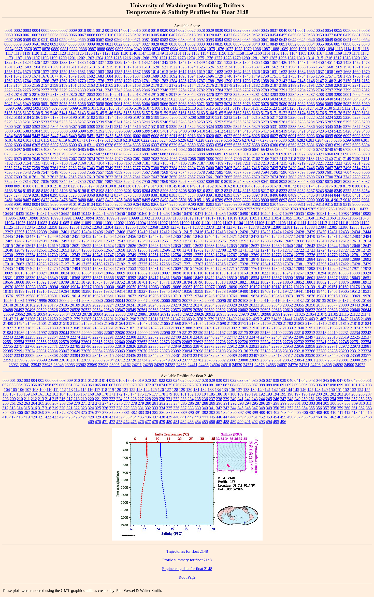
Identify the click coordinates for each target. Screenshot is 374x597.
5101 (92, 108)
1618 (192, 71)
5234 (54, 122)
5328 (246, 126)
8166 (265, 186)
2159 (63, 85)
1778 (118, 81)
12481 (332, 236)
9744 (193, 209)
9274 (164, 204)
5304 (45, 126)
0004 (36, 30)
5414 (237, 131)
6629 (155, 149)
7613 (54, 177)
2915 (155, 94)
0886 (83, 49)
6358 (256, 145)
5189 (64, 117)
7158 (64, 163)
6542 (128, 149)
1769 (72, 81)
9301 (247, 204)
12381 (287, 227)
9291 (201, 204)
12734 (30, 255)
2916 (164, 94)
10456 (120, 213)
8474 (54, 200)
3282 (265, 94)
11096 (152, 223)
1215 (117, 58)
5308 (82, 126)
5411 (210, 131)
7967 (155, 181)
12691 (154, 250)
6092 (301, 136)
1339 (118, 62)
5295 (347, 122)
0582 (155, 39)
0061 (27, 35)
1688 (146, 76)
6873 (109, 154)
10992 (78, 218)
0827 (146, 44)
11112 (312, 223)
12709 (232, 250)
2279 (63, 90)
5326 (228, 126)
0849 (274, 44)
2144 (292, 81)
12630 (176, 245)
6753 (8, 154)
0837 (237, 44)
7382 (164, 168)
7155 (36, 163)
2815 (27, 94)
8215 (246, 190)
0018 (146, 30)
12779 (332, 255)
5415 (246, 131)
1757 (329, 76)
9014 (329, 200)
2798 (338, 90)
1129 (115, 53)
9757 (248, 209)
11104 (238, 223)
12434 (355, 232)
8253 (356, 190)
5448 (64, 136)
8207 (173, 190)
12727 (344, 250)
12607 (288, 241)
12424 (276, 232)
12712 (254, 250)
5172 (283, 113)
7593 (256, 172)
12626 (131, 245)
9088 (9, 204)
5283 (301, 122)
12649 (19, 250)
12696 (165, 250)
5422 (311, 131)
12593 (243, 241)
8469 (36, 200)
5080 (283, 103)
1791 (237, 81)
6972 (9, 158)
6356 (237, 145)
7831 (36, 181)
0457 (301, 35)
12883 (299, 259)
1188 (27, 58)
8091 (18, 186)
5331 (274, 126)
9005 (320, 200)
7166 (118, 163)
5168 (246, 113)
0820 (100, 44)
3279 (237, 94)
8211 (210, 190)
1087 (266, 49)
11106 (259, 223)
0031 (228, 30)
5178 (338, 113)
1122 (53, 53)
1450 (320, 62)
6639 (238, 149)
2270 (347, 85)
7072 (82, 158)
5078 (265, 103)
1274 (191, 58)
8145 (173, 186)
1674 (36, 76)
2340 (91, 90)
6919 (274, 154)
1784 (173, 81)
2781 (192, 90)
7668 (246, 177)
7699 (320, 177)
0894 (128, 49)
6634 (201, 149)
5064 (146, 103)
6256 (228, 140)
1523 (182, 67)
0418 (192, 35)
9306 (293, 204)
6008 (155, 136)
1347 (182, 62)
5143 (82, 113)
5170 (265, 113)
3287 (311, 94)
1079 (247, 49)
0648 (320, 39)
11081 (31, 223)
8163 (237, 186)
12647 (366, 245)
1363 (237, 62)
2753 (173, 90)
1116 (365, 49)
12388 (354, 227)
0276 (127, 35)
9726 (175, 209)
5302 (27, 126)
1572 (366, 67)
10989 (44, 218)
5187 (45, 117)
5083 (311, 103)
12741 (64, 255)
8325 (72, 195)
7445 (301, 168)
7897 (109, 181)
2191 (311, 85)
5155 (127, 113)
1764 (27, 81)
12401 (64, 232)
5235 (63, 122)
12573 (210, 241)
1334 (72, 62)
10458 (131, 213)
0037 (274, 30)
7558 (109, 172)
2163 (91, 85)
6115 (45, 140)
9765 (312, 209)
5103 (110, 108)
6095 (329, 136)
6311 (91, 145)
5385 (45, 131)
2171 (164, 85)
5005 (18, 99)
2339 (82, 90)
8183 (9, 190)
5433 (366, 131)
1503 (27, 67)
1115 (356, 49)
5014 (100, 99)
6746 (311, 149)
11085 (64, 223)
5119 (236, 108)
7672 (265, 177)
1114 (347, 49)
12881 (276, 259)
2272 (366, 85)
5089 (366, 103)
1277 (218, 58)
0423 (237, 35)
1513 (91, 67)
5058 (100, 103)
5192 (91, 117)
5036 (292, 99)
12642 (310, 245)
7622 (109, 177)
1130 (124, 53)
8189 (45, 190)
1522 (173, 67)
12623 (97, 245)
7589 (246, 172)
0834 (210, 44)
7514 (356, 168)
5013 (91, 99)
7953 (137, 181)
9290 (192, 204)
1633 (292, 71)
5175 (311, 113)
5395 (109, 131)
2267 (320, 85)
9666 (147, 209)
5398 (137, 131)
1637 (320, 71)
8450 (347, 195)
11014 (200, 218)
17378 (288, 264)
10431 (352, 209)
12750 (142, 255)
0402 (137, 35)
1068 (193, 49)
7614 (63, 177)
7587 (237, 172)
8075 (329, 181)
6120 (72, 140)
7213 (265, 163)
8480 (82, 200)
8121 (54, 186)
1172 (365, 53)
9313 (320, 204)
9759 (266, 209)
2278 (54, 90)
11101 (206, 223)
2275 (27, 90)
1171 (356, 53)
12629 (165, 245)
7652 (182, 177)
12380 (276, 227)
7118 (292, 158)
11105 (249, 223)
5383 (27, 131)
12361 (74, 227)
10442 (64, 213)
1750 (265, 76)
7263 (72, 168)
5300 (9, 126)
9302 (256, 204)
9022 (356, 200)
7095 (228, 158)
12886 (332, 259)
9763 (294, 209)
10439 (53, 213)
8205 (155, 190)
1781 (146, 81)
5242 (127, 122)
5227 (356, 117)
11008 (178, 218)
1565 (301, 67)
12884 (310, 259)
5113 (192, 108)
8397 (256, 195)
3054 (192, 94)
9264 (137, 204)
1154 (204, 53)
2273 (8, 90)
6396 (9, 149)
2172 (173, 85)
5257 (246, 122)
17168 (97, 264)
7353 (127, 168)
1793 (246, 81)
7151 (365, 158)
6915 (237, 154)
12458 (153, 236)
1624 (237, 71)
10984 (355, 213)
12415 (187, 232)
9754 (230, 209)
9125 (82, 204)
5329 (256, 126)
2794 (301, 90)
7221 (320, 163)
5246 (164, 122)
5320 (173, 126)
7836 (45, 181)
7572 (173, 172)
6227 (191, 140)
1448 (301, 62)
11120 (354, 223)
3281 (256, 94)
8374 (118, 195)
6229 (209, 140)
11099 (185, 223)
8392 (219, 195)
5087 (347, 103)
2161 (72, 85)
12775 (299, 255)
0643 (283, 39)
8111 (36, 186)
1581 (82, 71)
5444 (27, 136)
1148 (151, 53)
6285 (328, 140)
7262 (63, 168)
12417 (209, 232)
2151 (356, 81)
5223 (320, 117)
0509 (27, 39)
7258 (36, 168)
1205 (108, 58)
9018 (347, 200)
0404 (146, 35)
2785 (228, 90)
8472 (45, 200)
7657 (192, 177)
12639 (276, 245)
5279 (265, 122)
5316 (137, 126)
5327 (237, 126)
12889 (355, 259)
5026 (201, 99)
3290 (338, 94)
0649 (329, 39)
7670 (256, 177)
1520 (155, 67)
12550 (154, 241)
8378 (137, 195)
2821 (82, 94)
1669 (356, 71)
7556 (91, 172)
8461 (9, 200)
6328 (109, 145)
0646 (311, 39)
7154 (27, 163)
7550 (63, 172)
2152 (366, 81)
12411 (154, 232)
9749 (202, 209)
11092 (119, 223)
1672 (17, 76)
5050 (36, 103)
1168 (329, 53)
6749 (338, 149)
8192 (54, 190)
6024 (246, 136)
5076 (246, 103)
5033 (265, 99)
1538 (265, 67)
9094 (36, 204)
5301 (18, 126)
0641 (265, 39)
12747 (109, 255)
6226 (182, 140)
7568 (155, 172)
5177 (329, 113)
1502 (18, 67)
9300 (238, 204)
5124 (282, 108)
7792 (8, 181)
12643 (321, 245)
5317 (146, 126)
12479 (310, 236)
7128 (301, 158)
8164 (246, 186)
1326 (36, 62)
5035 (283, 99)
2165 (109, 85)
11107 (270, 223)
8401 (265, 195)
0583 (164, 39)
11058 (309, 218)
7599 (311, 172)
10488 (232, 213)
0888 (101, 49)
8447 (338, 195)
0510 (36, 39)
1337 (100, 62)
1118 (18, 53)
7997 (182, 181)
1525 (201, 67)
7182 (155, 163)
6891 (219, 154)
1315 (319, 58)
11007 (167, 218)
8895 (274, 200)
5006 (27, 99)
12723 (310, 250)
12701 (187, 250)
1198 (45, 58)
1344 (155, 62)
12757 (198, 255)
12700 (176, 250)
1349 (201, 62)
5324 (210, 126)
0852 (292, 44)
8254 (366, 190)
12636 (243, 245)
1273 (182, 58)
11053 (265, 218)
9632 (28, 209)
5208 (192, 117)
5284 (311, 122)
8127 (91, 186)
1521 (164, 67)
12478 (299, 236)
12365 (119, 227)
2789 (265, 90)
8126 (81, 186)
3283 (274, 94)
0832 (192, 44)
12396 (30, 232)
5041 (338, 99)
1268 (145, 58)
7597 (292, 172)
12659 (131, 250)
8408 (283, 195)
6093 (311, 136)
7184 (173, 163)
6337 (155, 145)
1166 (311, 53)
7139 (319, 158)
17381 (299, 264)
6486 (91, 149)
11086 (75, 223)
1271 (163, 58)
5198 (146, 117)
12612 (344, 241)
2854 (100, 94)
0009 (73, 30)
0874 (9, 49)
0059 (9, 35)
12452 (86, 236)
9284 (183, 204)
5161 (182, 113)
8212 (219, 190)
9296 (228, 204)
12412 (165, 232)
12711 (243, 250)
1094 (330, 49)
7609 (18, 177)
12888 (344, 259)
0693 (54, 44)
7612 (45, 177)
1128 (106, 53)
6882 (155, 154)
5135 (8, 113)
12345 (30, 227)
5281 (283, 122)
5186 (36, 117)
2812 (366, 90)
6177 (90, 140)
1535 (237, 67)
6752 (366, 149)
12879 (254, 259)
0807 (82, 44)
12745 (97, 255)
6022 (228, 136)
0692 (45, 44)
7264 (82, 168)
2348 (164, 90)
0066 (73, 35)
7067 (73, 158)
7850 (82, 181)
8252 (347, 190)
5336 (311, 126)
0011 (91, 30)
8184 (18, 190)
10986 (11, 218)
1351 (219, 62)
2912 (127, 94)
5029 (228, 99)
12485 (8, 241)
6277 (255, 140)
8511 (201, 200)
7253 (8, 168)
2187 (274, 85)
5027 (210, 99)
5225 (338, 117)
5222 (311, 117)
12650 (30, 250)
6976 (27, 158)
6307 (54, 145)
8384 (182, 195)
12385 (332, 227)
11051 (254, 218)
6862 (91, 154)
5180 (356, 113)
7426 (283, 168)
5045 (356, 99)
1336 (91, 62)
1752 (283, 76)
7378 (146, 168)
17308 (209, 264)
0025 (182, 30)
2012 (274, 81)
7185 (183, 163)
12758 (209, 255)
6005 (146, 136)
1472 (356, 62)
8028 (246, 181)
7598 (301, 172)
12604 (254, 241)
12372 (198, 227)
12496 (53, 241)
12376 (231, 227)
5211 (219, 117)
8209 (192, 190)
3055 (201, 94)
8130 (109, 186)
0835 (219, 44)
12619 (53, 245)
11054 (276, 218)
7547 (45, 172)
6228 (200, 140)
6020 (210, 136)
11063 (331, 218)
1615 (164, 71)
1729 (219, 76)
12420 (243, 232)
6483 (64, 149)
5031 (246, 99)
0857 (338, 44)
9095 (45, 204)
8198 (100, 190)
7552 (72, 172)
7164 (100, 163)
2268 (329, 85)
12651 (42, 250)
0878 (46, 49)
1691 (164, 76)
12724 (321, 250)
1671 (8, 76)
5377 (356, 126)
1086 (257, 49)
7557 (100, 172)
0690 (27, 44)
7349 (109, 168)
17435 (8, 268)
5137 (27, 113)
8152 (210, 186)
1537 (256, 67)
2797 (329, 90)
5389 (73, 131)
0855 (320, 44)
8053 (292, 181)
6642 (265, 149)
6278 (264, 140)
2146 (311, 81)
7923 (118, 181)
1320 (356, 58)
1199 (53, 58)
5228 (366, 117)
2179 (228, 85)
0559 (63, 39)
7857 (91, 181)
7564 (137, 172)
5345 (329, 126)
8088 (9, 186)
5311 (109, 126)
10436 (30, 213)
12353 (41, 227)
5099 (74, 108)
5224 (329, 117)
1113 (339, 49)
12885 (321, 259)
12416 (198, 232)
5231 (27, 122)
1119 (26, 53)
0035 (265, 30)
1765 (36, 81)
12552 (176, 241)
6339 (173, 145)
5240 (109, 122)
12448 (41, 236)
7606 (366, 172)
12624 (109, 245)
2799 (347, 90)
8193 (64, 190)
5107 (147, 108)
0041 (292, 30)
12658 (120, 250)
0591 (192, 39)
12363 (97, 227)
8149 (191, 186)
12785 (30, 259)
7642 (146, 177)
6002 (137, 136)
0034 (256, 30)
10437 (41, 213)
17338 (254, 264)
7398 (201, 168)
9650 (83, 209)
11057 (298, 218)
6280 (283, 140)
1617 (182, 71)
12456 (131, 236)
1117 (9, 53)
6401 (36, 149)
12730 (8, 255)
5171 (274, 113)
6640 (247, 149)
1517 (127, 67)
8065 (301, 181)
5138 (36, 113)
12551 (165, 241)
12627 (142, 245)
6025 (256, 136)
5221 (301, 117)
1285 (273, 58)
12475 (265, 236)
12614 (366, 241)
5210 (210, 117)
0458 (311, 35)
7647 (155, 177)
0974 (156, 49)
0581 (146, 39)
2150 (347, 81)
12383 (310, 227)
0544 (54, 39)
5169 (256, 113)
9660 (129, 209)
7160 (82, 163)
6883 (164, 154)
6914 (228, 154)
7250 (347, 163)
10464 (176, 213)
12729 (366, 250)
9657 (111, 209)
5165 (219, 113)
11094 (141, 223)
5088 (356, 103)
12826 (198, 259)
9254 (100, 204)
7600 (320, 172)
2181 (246, 85)
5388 (64, 131)
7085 (173, 158)
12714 (265, 250)
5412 (219, 131)
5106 (138, 108)
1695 (201, 76)
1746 (228, 76)
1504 (36, 67)
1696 (210, 76)
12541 (98, 241)
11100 (195, 223)
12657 (109, 250)
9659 (120, 209)
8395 (246, 195)
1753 (292, 76)
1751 (274, 76)
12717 (288, 250)
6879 (137, 154)
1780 (137, 81)
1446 (292, 62)
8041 (265, 181)
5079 (274, 103)
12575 (221, 241)
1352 (228, 62)
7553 (82, 172)
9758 (257, 209)
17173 (109, 264)
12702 (198, 250)
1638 (329, 71)
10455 (109, 213)
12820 (131, 259)
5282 (292, 122)
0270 (118, 35)
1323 (17, 62)
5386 (54, 131)
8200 (118, 190)
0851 (283, 44)
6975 (18, 158)
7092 (219, 158)
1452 (338, 62)
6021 (219, 136)
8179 (347, 186)
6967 (347, 154)
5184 (27, 117)
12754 (176, 255)
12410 (142, 232)
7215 (283, 163)
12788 (64, 259)
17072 (30, 264)
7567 (146, 172)
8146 (182, 186)
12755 (187, 255)
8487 (137, 200)
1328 (54, 62)
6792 (54, 154)
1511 (73, 67)
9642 (56, 209)
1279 (237, 58)
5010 (64, 99)
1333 (63, 62)
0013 (109, 30)
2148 (329, 81)
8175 (319, 186)
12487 (19, 241)
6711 (292, 149)
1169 (338, 53)
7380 (155, 168)
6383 (329, 145)
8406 (274, 195)
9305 (283, 204)
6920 (283, 154)
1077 (229, 49)
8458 (366, 195)
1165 (302, 53)
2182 (256, 85)
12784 (19, 259)
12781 (355, 255)
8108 (27, 186)
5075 (237, 103)
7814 (27, 181)
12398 (42, 232)
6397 (18, 149)
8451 (356, 195)
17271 (187, 264)
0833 (201, 44)
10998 (134, 218)
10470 (187, 213)
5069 (192, 103)
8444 (329, 195)
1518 (137, 67)
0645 (301, 39)
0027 (192, 30)
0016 (137, 30)
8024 (237, 181)
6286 (338, 140)
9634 (38, 209)
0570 (127, 39)
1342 (146, 62)
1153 (195, 53)
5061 (118, 103)
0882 (73, 49)
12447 (30, 236)
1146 (133, 53)
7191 (238, 163)
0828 (155, 44)
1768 (63, 81)
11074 (10, 223)
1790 (228, 81)
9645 (65, 209)
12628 (153, 245)
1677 (54, 76)
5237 (82, 122)
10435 (19, 213)
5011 (73, 99)
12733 (19, 255)
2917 (173, 94)
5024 (182, 99)
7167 (128, 163)
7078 (109, 158)
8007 (201, 181)
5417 (265, 131)
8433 (301, 195)
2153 (8, 85)
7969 (164, 181)
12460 (176, 236)
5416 (256, 131)
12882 (288, 259)
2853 (91, 94)
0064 (54, 35)
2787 (246, 90)
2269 (338, 85)
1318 (346, 58)
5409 (192, 131)
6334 (127, 145)
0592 (201, 39)
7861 (100, 181)
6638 (228, 149)
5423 (320, 131)
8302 (63, 195)
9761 (275, 209)
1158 (240, 53)
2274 (17, 90)
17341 (265, 264)
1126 (89, 53)
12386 (343, 227)
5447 (54, 136)
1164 (293, 53)
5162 (192, 113)
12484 (366, 236)
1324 (27, 62)
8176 (329, 186)
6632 (183, 149)
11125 (8, 227)
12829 (232, 259)
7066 (64, 158)
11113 (322, 223)
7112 (283, 158)
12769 (254, 255)
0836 (228, 44)
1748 (246, 76)
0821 (109, 44)
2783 (210, 90)
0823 (127, 44)
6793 (63, 154)
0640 (256, 39)
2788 (256, 90)
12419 (232, 232)
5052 (54, 103)
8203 (137, 190)
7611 (36, 177)
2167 (127, 85)
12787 (53, 259)
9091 (18, 204)
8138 (127, 186)
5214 (246, 117)
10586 (310, 213)
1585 (118, 71)
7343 (91, 168)
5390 (82, 131)
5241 (118, 122)
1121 (44, 53)
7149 (347, 158)
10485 (220, 213)
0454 (274, 35)
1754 (301, 76)
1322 (8, 62)
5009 (54, 99)
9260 (128, 204)
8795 (228, 200)
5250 (201, 122)
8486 (128, 200)
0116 (109, 35)
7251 (356, 163)
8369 (100, 195)
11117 (333, 223)
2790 (274, 90)
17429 (366, 264)
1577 (45, 71)
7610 (27, 177)
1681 (82, 76)
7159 (73, 163)
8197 (91, 190)
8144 (164, 186)
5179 (347, 113)
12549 (142, 241)
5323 (201, 126)
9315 (329, 204)
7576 (192, 172)
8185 (27, 190)
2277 (45, 90)
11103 (227, 223)
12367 (142, 227)
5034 (274, 99)
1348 (192, 62)
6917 (256, 154)
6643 (274, 149)
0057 (356, 30)
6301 (365, 140)
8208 (183, 190)
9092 (27, 204)
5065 (155, 103)
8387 (192, 195)
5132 (346, 108)
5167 (237, 113)
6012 (182, 136)
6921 (292, 154)
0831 (182, 44)
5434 (9, 136)
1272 (172, 58)
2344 (127, 90)
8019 (228, 181)
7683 (292, 177)
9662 (138, 209)
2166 (118, 85)
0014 (118, 30)
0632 (237, 39)
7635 (127, 177)
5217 (274, 117)
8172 (292, 186)
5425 (338, 131)
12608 (299, 241)
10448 (86, 213)
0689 (17, 44)
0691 (36, 44)
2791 (283, 90)
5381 (18, 131)
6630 (164, 149)
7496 (347, 168)
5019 (146, 99)
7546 (36, 172)
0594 (219, 39)
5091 (19, 108)
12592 (232, 241)
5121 (255, 108)
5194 (109, 117)
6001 (128, 136)
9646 (74, 209)
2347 (155, 90)
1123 (62, 53)
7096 (238, 158)
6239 (218, 140)
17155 (86, 264)
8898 (292, 200)
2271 (356, 85)
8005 (192, 181)
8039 (256, 181)
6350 (192, 145)
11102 (217, 223)
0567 (100, 39)
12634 (220, 245)
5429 (356, 131)
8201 (128, 190)
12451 (75, 236)
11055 (287, 218)
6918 (265, 154)
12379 (265, 227)
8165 (255, 186)
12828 (220, 259)
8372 (109, 195)
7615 (72, 177)
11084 (53, 223)
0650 (338, 39)
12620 (64, 245)
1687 (137, 76)
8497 (155, 200)
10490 (243, 213)
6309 (73, 145)
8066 (311, 181)
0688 (8, 44)
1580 (72, 71)
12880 (265, 259)
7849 (72, 181)
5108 (156, 108)
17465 (30, 268)
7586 (228, 172)
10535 (299, 213)
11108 (281, 223)
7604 (347, 172)
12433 (344, 232)
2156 (36, 85)
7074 (91, 158)
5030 (237, 99)
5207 (183, 117)
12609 (310, 241)
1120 (35, 53)
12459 (165, 236)
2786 (237, 90)
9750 (211, 209)
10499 (288, 213)
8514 (210, 200)
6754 (17, 154)
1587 (137, 71)
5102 (101, 108)
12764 (220, 255)
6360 (274, 145)
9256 (109, 204)
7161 (91, 163)
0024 (173, 30)
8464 (18, 200)
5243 (137, 122)
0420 (210, 35)
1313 (301, 58)
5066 (164, 103)
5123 (273, 108)
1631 (274, 71)
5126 (300, 108)
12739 (53, 255)
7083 (155, 158)
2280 (72, 90)
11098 (174, 223)
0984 (174, 49)
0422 (228, 35)
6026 (265, 136)
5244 (146, 122)
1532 (219, 67)
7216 (292, 163)
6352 (201, 145)
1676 (45, 76)
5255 (237, 122)
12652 (53, 250)
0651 (347, 39)
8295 (54, 195)
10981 (321, 213)
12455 (120, 236)
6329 (118, 145)
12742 (75, 255)
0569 (118, 39)
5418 (274, 131)
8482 (100, 200)
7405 (228, 168)
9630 (10, 209)
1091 (302, 49)
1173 (9, 58)
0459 (320, 35)
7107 (274, 158)
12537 (75, 241)
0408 (182, 35)
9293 (210, 204)
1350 (210, 62)
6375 (301, 145)
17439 (19, 268)
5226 (347, 117)
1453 (347, 62)
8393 (228, 195)
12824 (176, 259)
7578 (201, 172)
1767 (54, 81)
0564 (72, 39)
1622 (219, 71)
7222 (329, 163)
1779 (127, 81)
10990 (55, 218)
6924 (320, 154)
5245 (155, 122)
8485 (118, 200)
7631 (118, 177)
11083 (42, 223)
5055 (72, 103)
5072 (210, 103)
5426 (347, 131)
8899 (301, 200)
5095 (55, 108)
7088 (192, 158)
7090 (210, 158)
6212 (109, 140)
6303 (18, 145)
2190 (301, 85)
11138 (19, 227)
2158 (54, 85)
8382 (164, 195)
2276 (36, 90)
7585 (219, 172)
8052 (283, 181)
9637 (47, 209)
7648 (164, 177)
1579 (63, 71)
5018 (137, 99)
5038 (311, 99)
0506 (366, 35)
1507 (45, 67)
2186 (265, 85)
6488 (100, 149)
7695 (301, 177)
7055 (45, 158)
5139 (45, 113)
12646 (355, 245)
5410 (201, 131)
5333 (292, 126)
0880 (55, 49)
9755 (239, 209)
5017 (127, 99)
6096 (338, 136)
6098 (356, 136)
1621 (210, 71)
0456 (292, 35)
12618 (41, 245)
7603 (338, 172)
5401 (164, 131)
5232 (36, 122)
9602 (366, 204)
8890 (265, 200)
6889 (210, 154)
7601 (329, 172)
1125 (80, 53)
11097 (163, 223)
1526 (210, 67)
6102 (18, 140)
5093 (37, 108)
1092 (312, 49)
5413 (228, 131)
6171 (81, 140)
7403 (219, 168)
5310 (100, 126)
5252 (219, 122)
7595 (274, 172)
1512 (82, 67)
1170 (347, 53)
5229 (8, 122)
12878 (243, 259)
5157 (146, 113)
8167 (274, 186)
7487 (338, 168)
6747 (320, 149)
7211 (247, 163)
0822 (118, 44)
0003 (27, 30)
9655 (102, 209)
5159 (164, 113)
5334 (301, 126)
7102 (256, 158)
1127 (98, 53)
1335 (82, 62)
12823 (165, 259)
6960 (329, 154)
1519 (146, 67)
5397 (128, 131)
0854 (311, 44)
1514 (100, 67)
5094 (46, 108)
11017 (210, 218)
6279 (273, 140)
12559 (198, 241)
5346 (338, 126)
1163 (285, 53)
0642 (274, 39)
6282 (301, 140)
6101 (9, 140)
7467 (329, 168)
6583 (137, 149)
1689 (155, 76)
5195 (118, 117)
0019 (155, 30)
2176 (210, 85)
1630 (265, 71)
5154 (118, 113)
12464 (209, 236)
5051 (45, 103)
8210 (201, 190)
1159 (249, 53)
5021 (164, 99)
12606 (277, 241)
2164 (100, 85)
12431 (332, 232)
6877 (127, 154)
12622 (86, 245)
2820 (73, 94)
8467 (27, 200)
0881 (64, 49)
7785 (366, 177)
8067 (320, 181)
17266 (165, 264)
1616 (173, 71)
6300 (356, 140)
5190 (73, 117)
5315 (127, 126)
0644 (292, 39)
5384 (36, 131)
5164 (210, 113)
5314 (118, 126)
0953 (147, 49)
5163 (201, 113)
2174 (192, 85)
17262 (153, 264)
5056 (82, 103)
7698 (311, 177)
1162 (276, 53)
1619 (201, 71)
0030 (219, 30)
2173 (182, 85)
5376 (347, 126)
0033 (246, 30)
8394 (237, 195)
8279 (27, 195)
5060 (109, 103)
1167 (320, 53)
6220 (136, 140)
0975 (165, 49)
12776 (310, 255)
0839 (246, 44)
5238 (91, 122)
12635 (232, 245)
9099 (64, 204)
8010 (219, 181)
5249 (192, 122)
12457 (142, 236)
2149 (338, 81)
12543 (120, 241)
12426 (288, 232)
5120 (245, 108)
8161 (219, 186)
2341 (100, 90)
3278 (228, 94)
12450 (64, 236)
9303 (265, 204)
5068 (182, 103)
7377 (137, 168)
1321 (365, 58)
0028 (201, 30)
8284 (45, 195)
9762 (285, 209)
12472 (243, 236)
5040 (329, 99)
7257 (27, 168)
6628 (146, 149)
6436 (54, 149)
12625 (120, 245)
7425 (274, 168)
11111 (301, 223)
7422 (265, 168)
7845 (63, 181)
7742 (347, 177)
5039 (320, 99)
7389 (182, 168)
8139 (136, 186)
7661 (210, 177)
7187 (201, 163)
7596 (283, 172)
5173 (292, 113)
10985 (366, 213)
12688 (142, 250)
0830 (173, 44)
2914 (146, 94)
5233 (45, 122)
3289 (329, 94)
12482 (344, 236)
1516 (118, 67)
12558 (187, 241)
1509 (54, 67)
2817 (45, 94)
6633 (192, 149)
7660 (201, 177)
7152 (9, 163)
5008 (45, 99)
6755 (27, 154)
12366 (130, 227)
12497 (64, 241)
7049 (36, 158)
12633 (209, 245)
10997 (123, 218)
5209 (201, 117)
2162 (82, 85)
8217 (265, 190)
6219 (127, 140)
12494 (42, 241)
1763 (17, 81)
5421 (301, 131)
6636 (210, 149)
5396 (118, 131)
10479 (209, 213)
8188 (36, 190)
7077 (100, 158)
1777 (109, 81)
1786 (192, 81)
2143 (283, 81)
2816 (36, 94)
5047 (8, 103)
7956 (146, 181)
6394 (366, 145)
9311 (302, 204)
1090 (293, 49)
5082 (301, 103)
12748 (120, 255)
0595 (228, 39)
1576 (36, 71)
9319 (347, 204)
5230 (17, 122)
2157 (45, 85)
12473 (254, 236)
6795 (82, 154)
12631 (187, 245)
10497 (276, 213)
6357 (246, 145)
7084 (164, 158)
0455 (283, 35)
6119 (63, 140)
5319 (164, 126)
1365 (256, 62)
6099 (366, 136)
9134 (91, 204)
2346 (146, 90)
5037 (301, 99)
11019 (232, 218)
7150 (356, 158)
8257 (8, 195)
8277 (17, 195)
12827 (209, 259)
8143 (155, 186)
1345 (164, 62)
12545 (131, 241)
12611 (333, 241)
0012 (100, 30)
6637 (219, 149)
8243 (320, 190)
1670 (366, 71)
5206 (173, 117)
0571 (137, 39)
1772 (91, 81)
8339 (82, 195)
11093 (130, 223)
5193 (100, 117)
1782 (155, 81)
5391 (91, 131)
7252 (366, 163)
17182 (120, 264)
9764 (303, 209)
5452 (100, 136)
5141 (63, 113)
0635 (246, 39)
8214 (237, 190)
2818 (54, 94)
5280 (274, 122)
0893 (119, 49)
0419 (201, 35)
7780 (356, 177)
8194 (73, 190)
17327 (232, 264)
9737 (184, 209)
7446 (311, 168)
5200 (164, 117)
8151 (200, 186)
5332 (283, 126)
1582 (91, 71)
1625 (246, 71)
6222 (145, 140)
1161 (267, 53)
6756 (36, 154)
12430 (321, 232)
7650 (173, 177)
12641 (299, 245)
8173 (301, 186)
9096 (54, 204)
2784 (219, 90)
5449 (73, 136)
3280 (246, 94)
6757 (45, 154)
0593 (210, 39)
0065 (64, 35)
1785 (182, 81)
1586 (127, 71)
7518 (366, 168)
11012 (189, 218)
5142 (72, 113)
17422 (344, 264)
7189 (219, 163)
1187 (18, 58)
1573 (8, 71)
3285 (292, 94)
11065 (342, 218)
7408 (237, 168)
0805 (72, 44)
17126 (53, 264)
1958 (265, 81)
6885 (182, 154)
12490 (30, 241)
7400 (210, 168)
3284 (283, 94)
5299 (366, 122)
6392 (347, 145)
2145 (301, 81)
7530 (8, 172)
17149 (75, 264)
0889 (110, 49)
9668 (157, 209)
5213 (237, 117)
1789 (219, 81)
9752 (221, 209)
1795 (256, 81)
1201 (72, 58)
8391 (210, 195)
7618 (82, 177)
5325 (219, 126)
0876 (28, 49)
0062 (36, 35)
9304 (274, 204)
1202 (81, 58)
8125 (72, 186)
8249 (338, 190)
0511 (45, 39)
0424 (246, 35)
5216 (265, 117)
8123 (63, 186)
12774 (288, 255)
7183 (164, 163)
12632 (198, 245)
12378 (254, 227)
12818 (109, 259)
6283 (310, 140)
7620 (100, 177)
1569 (338, 67)
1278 (227, 58)
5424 (329, 131)
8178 (338, 186)
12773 (276, 255)
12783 (8, 259)
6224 (164, 140)
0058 (366, 30)
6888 (201, 154)
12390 (366, 227)
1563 (283, 67)
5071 (201, 103)
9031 (366, 200)
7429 (292, 168)
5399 (146, 131)
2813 (9, 94)
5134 (365, 108)
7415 (256, 168)
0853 (301, 44)
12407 (109, 232)
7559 (118, 172)
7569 (164, 172)
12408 (120, 232)
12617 (30, 245)
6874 (118, 154)
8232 (301, 190)
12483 (355, 236)
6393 (356, 145)
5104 (120, 108)
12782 (366, 255)
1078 (238, 49)
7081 (137, 158)
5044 (347, 99)
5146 (109, 113)
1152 (187, 53)
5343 (320, 126)
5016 (118, 99)
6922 (301, 154)
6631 (173, 149)
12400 (53, 232)
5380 (9, 131)
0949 (138, 49)
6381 (311, 145)
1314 (310, 58)
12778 (321, 255)
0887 (92, 49)
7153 (18, 163)
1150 (169, 53)
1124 (71, 53)
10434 (8, 213)
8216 (256, 190)
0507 (9, 39)
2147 (320, 81)
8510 (192, 200)
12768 (243, 255)
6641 (256, 149)
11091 (108, 223)
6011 (173, 136)
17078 (41, 264)
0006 (54, 30)
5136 (17, 113)
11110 (291, 223)
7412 (246, 168)
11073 (364, 218)
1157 (231, 53)
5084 (320, 103)
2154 (17, 85)
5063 (137, 103)
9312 (311, 204)
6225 (173, 140)
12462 (198, 236)
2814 (18, 94)
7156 (45, 163)
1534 (228, 67)
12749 (131, 255)
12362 (86, 227)
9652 (93, 209)
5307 (73, 126)
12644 (332, 245)
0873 (366, 44)
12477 (288, 236)
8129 (100, 186)
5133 (355, 108)
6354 (219, 145)
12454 (109, 236)
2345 (137, 90)
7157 (54, 163)
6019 (201, 136)
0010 (82, 30)
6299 (347, 140)
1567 (320, 67)
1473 (366, 62)
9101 (73, 204)
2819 (64, 94)
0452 (256, 35)
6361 (283, 145)
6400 (27, 149)
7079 (118, 158)
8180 (356, 186)
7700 (329, 177)
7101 (247, 158)
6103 (27, 140)
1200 (63, 58)
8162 (228, 186)
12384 (321, 227)
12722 (299, 250)
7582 (210, 172)
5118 (228, 108)
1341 (137, 62)
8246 (329, 190)
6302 (9, 145)
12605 (266, 241)
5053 (63, 103)
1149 (160, 53)
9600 (356, 204)
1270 (154, 58)
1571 (356, 67)
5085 (329, 103)
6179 (99, 140)
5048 (17, 103)
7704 (338, 177)
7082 (146, 158)
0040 (283, 30)
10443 (75, 213)
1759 (347, 76)
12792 (97, 259)
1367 (274, 62)
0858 (347, 44)
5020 (155, 99)
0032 (237, 30)
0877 (37, 49)
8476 (64, 200)
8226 (292, 190)
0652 (356, 39)
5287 (329, 122)
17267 (176, 264)
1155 (213, 53)
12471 (232, 236)
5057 (91, 103)
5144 (91, 113)
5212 (228, 117)
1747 (237, 76)
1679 (72, 76)
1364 (246, 62)
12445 (8, 236)
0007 (64, 30)
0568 (109, 39)
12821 (142, 259)
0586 (173, 39)
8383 (173, 195)
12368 (153, 227)
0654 (366, 39)
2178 (219, 85)
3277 (219, 94)
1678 (63, 76)
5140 (54, 113)
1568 (329, 67)
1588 (146, 71)
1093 (321, 49)
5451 (91, 136)
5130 (328, 108)
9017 (338, 200)
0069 (100, 35)
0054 (329, 30)
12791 (86, 259)
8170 (283, 186)
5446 (45, 136)
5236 (72, 122)
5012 (82, 99)
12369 (164, 227)
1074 (202, 49)
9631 (19, 209)
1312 (291, 58)
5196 (128, 117)
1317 (337, 58)
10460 (142, 213)
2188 (283, 85)
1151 (178, 53)
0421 (219, 35)
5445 (36, 136)
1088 (275, 49)
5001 (347, 94)
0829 (164, 44)
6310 (82, 145)
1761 (366, 76)
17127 (64, 264)
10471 (198, 213)
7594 (265, 172)
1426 (283, 62)
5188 (54, 117)
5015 (109, 99)
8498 (164, 200)
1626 (256, 71)
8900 (311, 200)
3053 (182, 94)
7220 (311, 163)
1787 (201, 81)
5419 (283, 131)
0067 (82, 35)
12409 (131, 232)
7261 (54, 168)
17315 (220, 264)
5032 (256, 99)
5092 (28, 108)
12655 (86, 250)
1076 (220, 49)
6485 (82, 149)
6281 (292, 140)
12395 (19, 232)
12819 (120, 259)
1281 (255, 58)
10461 (153, 213)
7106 (265, 158)
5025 (192, 99)
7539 (17, 172)
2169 (146, 85)
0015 (127, 30)
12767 (232, 255)
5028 (219, 99)
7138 (310, 158)
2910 (109, 94)
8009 (210, 181)
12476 (276, 236)
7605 (356, 172)
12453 (97, 236)
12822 (153, 259)
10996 (111, 218)
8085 (356, 181)
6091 (292, 136)
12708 (221, 250)
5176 (320, 113)
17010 (8, 264)
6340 (182, 145)
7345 (100, 168)
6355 (228, 145)
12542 (109, 241)
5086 (338, 103)
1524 (192, 67)
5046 (366, 99)
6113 (36, 140)
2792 (292, 90)
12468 (220, 236)
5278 (256, 122)
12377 (242, 227)
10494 (254, 213)
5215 (256, 117)
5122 (264, 108)
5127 (310, 108)
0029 (210, 30)
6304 (27, 145)
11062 (320, 218)
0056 (347, 30)
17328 (243, 264)
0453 (265, 35)
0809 (91, 44)
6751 (356, 149)
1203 (90, 58)
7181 (146, 163)
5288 (338, 122)
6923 (311, 154)
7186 (192, 163)
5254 (228, 122)
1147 (142, 53)
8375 (127, 195)
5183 (18, 117)
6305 (36, 145)
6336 (146, 145)
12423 (265, 232)
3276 (210, 94)
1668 (347, 71)
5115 (210, 108)
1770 (82, 81)
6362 (292, 145)
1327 (45, 62)
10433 (363, 209)
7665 (228, 177)
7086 (183, 158)
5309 (91, 126)
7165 (109, 163)
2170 (155, 85)
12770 (265, 255)
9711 (166, 209)
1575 (27, 71)
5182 (9, 117)
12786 (41, 259)
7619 (91, 177)
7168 (137, 163)
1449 (311, 62)
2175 (201, 85)
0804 (63, 44)
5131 (337, 108)
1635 (311, 71)
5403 (183, 131)
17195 (131, 264)
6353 (210, 145)
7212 (256, 163)
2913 (137, 94)
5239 (100, 122)
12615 (8, 245)
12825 (187, 259)
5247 (173, 122)
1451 (329, 62)
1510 (64, 67)
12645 (344, 245)
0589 (182, 39)
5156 (137, 113)
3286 (301, 94)
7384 (173, 168)
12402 (75, 232)
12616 (19, 245)
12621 (75, 245)
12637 (254, 245)
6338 (164, 145)
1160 (258, 53)
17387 (310, 264)
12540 (86, 241)
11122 (364, 223)
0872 (356, 44)
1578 (54, 71)
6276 (246, 140)
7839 (54, 181)
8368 (91, 195)
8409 (292, 195)
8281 (36, 195)
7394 (192, 168)
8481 (91, 200)
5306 (64, 126)
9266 (155, 204)
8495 (146, 200)
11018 (221, 218)
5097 (65, 108)
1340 (127, 62)
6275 (237, 140)
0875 (19, 49)
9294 (219, 204)
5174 (301, 113)
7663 (219, 177)
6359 (265, 145)
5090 (10, 108)
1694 (192, 76)
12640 (288, 245)
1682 (91, 76)
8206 (164, 190)
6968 (356, 154)
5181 (366, 113)
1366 (265, 62)
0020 (164, 30)
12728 (355, 250)
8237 (311, 190)
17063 (19, 264)
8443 (320, 195)
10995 (100, 218)
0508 (18, 39)
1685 (118, 76)
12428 (299, 232)
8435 (311, 195)
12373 (209, 227)
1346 (173, 62)
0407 (173, 35)
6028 (283, 136)
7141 (338, 158)
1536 (246, 67)
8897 (283, 200)
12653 (64, 250)
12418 (220, 232)
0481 (356, 35)
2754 (182, 90)
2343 (118, 90)
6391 (338, 145)
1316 (328, 58)
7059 (54, 158)
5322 (192, 126)
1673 (27, 76)
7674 (274, 177)
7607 (9, 177)
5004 (9, 99)
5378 (366, 126)
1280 (246, 58)
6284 (319, 140)
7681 (283, 177)
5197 (137, 117)
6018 (192, 136)
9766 (321, 209)
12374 (220, 227)
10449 (97, 213)
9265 (146, 204)
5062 (127, 103)
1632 (283, 71)
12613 (355, 241)
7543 (27, 172)
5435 (18, 136)
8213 (228, 190)
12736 (41, 255)
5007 (36, 99)
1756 (320, 76)
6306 (45, 145)
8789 (219, 200)
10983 (344, 213)
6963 (338, 154)
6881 (146, 154)
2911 (118, 94)
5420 (292, 131)
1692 (173, 76)
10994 (89, 218)
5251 (210, 122)
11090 (97, 223)
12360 (63, 227)
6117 (54, 140)
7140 (329, 158)
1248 (136, 58)
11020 (243, 218)
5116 (219, 108)
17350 (276, 264)
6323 (100, 145)
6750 (347, 149)
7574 (182, 172)
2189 (292, 85)
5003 (366, 94)
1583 (100, 71)
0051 (301, 30)
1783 (164, 81)
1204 (99, 58)
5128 (319, 108)
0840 (256, 44)
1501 (9, 67)
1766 (45, 81)
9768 (330, 209)
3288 (320, 94)
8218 (274, 190)
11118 (343, 223)
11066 (353, 218)
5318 (155, 126)
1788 (210, 81)
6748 (329, 149)
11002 (145, 218)
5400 (155, 131)
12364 (108, 227)
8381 (155, 195)
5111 (174, 108)
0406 (164, 35)
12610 (322, 241)
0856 (329, 44)
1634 (301, 71)
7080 (128, 158)
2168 (137, 85)
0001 (9, 30)
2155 (27, 85)
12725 (332, 250)
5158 (155, 113)
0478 (338, 35)
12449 (53, 236)
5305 (54, 126)
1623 (228, 71)
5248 (182, 122)
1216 (127, 58)
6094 (320, 136)
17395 (321, 264)
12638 (265, 245)
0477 (329, 35)
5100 (83, 108)
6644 (283, 149)
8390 (201, 195)
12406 (98, 232)
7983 (173, 181)
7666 (237, 177)
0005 (45, 30)
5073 (219, 103)
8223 (283, 190)
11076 (20, 223)
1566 (311, 67)
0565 (82, 39)
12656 (98, 250)
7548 (54, 172)
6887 (192, 154)
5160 (173, 113)
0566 (91, 39)
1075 (211, 49)
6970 (366, 154)
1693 (182, 76)
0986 (183, 49)
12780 (344, 255)
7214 (274, 163)
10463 (165, 213)
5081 (292, 103)
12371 (186, 227)
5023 (173, 99)
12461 (187, 236)
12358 (52, 227)
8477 (73, 200)
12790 (75, 259)
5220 (292, 117)
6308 (64, 145)
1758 (338, 76)
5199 (155, 117)
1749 (256, 76)
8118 (45, 186)
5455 (118, 136)
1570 (347, 67)
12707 (210, 250)
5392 (100, 131)
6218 (118, 140)
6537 (118, 149)
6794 (72, 154)
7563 (127, 172)
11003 (156, 218)
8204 (146, 190)
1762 (8, 81)
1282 (264, 58)
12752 (165, 255)
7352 (118, 168)
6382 (320, 145)
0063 (45, 35)
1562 (274, 67)
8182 (365, 186)
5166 (228, 113)
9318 (338, 204)
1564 (292, 67)
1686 (127, 76)
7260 (45, 168)
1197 (36, 58)
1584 (109, 71)
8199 (109, 190)
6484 (73, 149)
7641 (137, 177)
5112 (183, 108)
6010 (164, 136)
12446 (19, 236)
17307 (198, 264)
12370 (175, 227)
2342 (109, 90)
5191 (82, 117)
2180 (237, 85)
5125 (291, 108)
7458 (320, 168)
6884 (173, 154)
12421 (254, 232)
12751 (153, 255)
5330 (265, 126)
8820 (246, 200)
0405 (155, 35)
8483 (109, 200)
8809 (237, 200)
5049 (27, 103)
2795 (311, 90)
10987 (22, 218)
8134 (118, 186)
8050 (274, 181)
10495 (265, 213)
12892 (366, 259)
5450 (82, 136)
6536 (109, 149)
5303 (36, 126)
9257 (118, 204)
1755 (311, 76)
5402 (173, 131)
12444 (366, 232)
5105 (129, 108)
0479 (347, 35)
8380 (146, 195)
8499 (173, 200)
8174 (310, 186)
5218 (283, 117)
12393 (8, 232)
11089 (86, 223)
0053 (320, 30)
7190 (228, 163)
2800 (356, 90)
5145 (100, 113)
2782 (201, 90)
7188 (210, 163)
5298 (356, 122)
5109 (165, 108)
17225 (142, 264)
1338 (109, 62)
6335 (137, 145)
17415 (332, 264)
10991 (67, 218)
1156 (222, 53)
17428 (355, 264)
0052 (311, 30)
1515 (109, 67)
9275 (173, 204)
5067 (173, 103)
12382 (298, 227)
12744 (86, 255)
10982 (332, 213)
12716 (276, 250)
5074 (228, 103)
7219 (301, 163)
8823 (256, 200)
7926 (127, 181)
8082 (347, 181)
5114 (201, 108)
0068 (91, 35)
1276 (209, 58)
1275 (200, 58)
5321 (182, 126)
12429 (310, 232)
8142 (145, 186)
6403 (45, 149)
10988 (33, 218)
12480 (321, 236)
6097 (347, 136)
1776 (100, 81)
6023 (237, 136)
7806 (17, 181)
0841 (265, 44)
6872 (100, 154)
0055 (338, 30)
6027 (274, 136)
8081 (338, 181)
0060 (18, 35)
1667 (338, 71)
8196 (82, 190)
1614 (155, 71)
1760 (356, 76)
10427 (341, 209)
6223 (154, 140)
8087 (366, 181)
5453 (109, 136)
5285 (320, 122)
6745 (301, 149)
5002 (356, 94)
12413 (176, 232)
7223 (338, 163)
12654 (75, 250)
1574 (17, 71)
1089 (284, 49)
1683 (100, 76)
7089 (201, 158)
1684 (109, 76)
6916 (246, 154)
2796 (320, 90)
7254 (17, 168)
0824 (137, 44)
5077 (256, 103)
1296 (282, 58)
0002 (18, 30)
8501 (183, 200)
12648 (8, 250)
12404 (86, 232)
